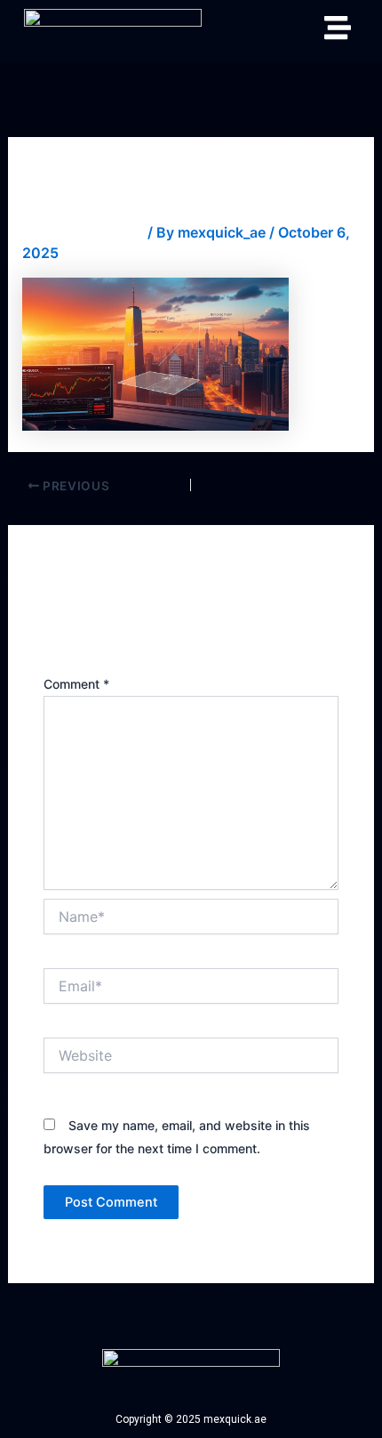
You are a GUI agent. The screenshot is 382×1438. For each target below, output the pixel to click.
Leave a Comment (83, 232)
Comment (76, 683)
